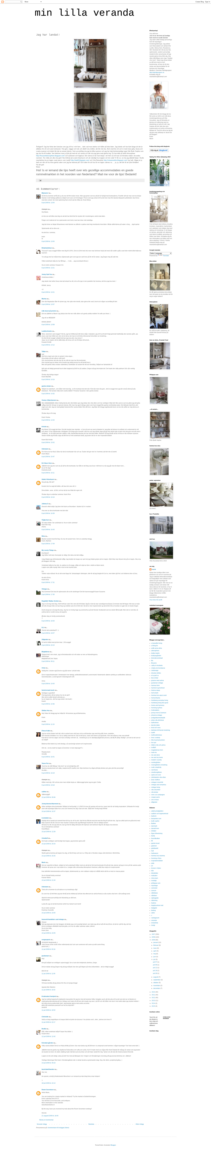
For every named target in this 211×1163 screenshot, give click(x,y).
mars (155, 948)
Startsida (91, 1124)
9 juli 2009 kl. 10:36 (48, 704)
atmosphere (155, 650)
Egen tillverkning (156, 833)
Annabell (45, 838)
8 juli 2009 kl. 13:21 (48, 268)
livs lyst (153, 742)
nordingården (155, 762)
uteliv (153, 913)
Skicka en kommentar (46, 1120)
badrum (153, 816)
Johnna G (45, 504)
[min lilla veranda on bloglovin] (159, 151)
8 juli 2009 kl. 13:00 (48, 203)
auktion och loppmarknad (159, 813)
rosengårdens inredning (159, 765)
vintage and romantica (158, 785)
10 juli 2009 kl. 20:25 (48, 856)
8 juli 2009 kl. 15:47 (48, 456)
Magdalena (45, 652)
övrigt (153, 925)
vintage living (155, 787)
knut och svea (155, 727)
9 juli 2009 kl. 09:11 (48, 661)
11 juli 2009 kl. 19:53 (48, 1010)
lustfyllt (153, 747)
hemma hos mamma (158, 856)
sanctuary (154, 770)
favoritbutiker (155, 838)
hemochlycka (155, 698)
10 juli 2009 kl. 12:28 (48, 831)
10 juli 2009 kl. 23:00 (48, 913)
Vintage (44, 589)
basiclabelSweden (48, 1069)
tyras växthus (155, 780)
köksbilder (154, 873)
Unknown (45, 449)
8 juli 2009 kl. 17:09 (48, 544)
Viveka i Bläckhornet (49, 400)
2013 (153, 1000)
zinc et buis (155, 800)
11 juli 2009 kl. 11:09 (48, 973)
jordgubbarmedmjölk (158, 718)
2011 (153, 995)
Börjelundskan (47, 248)
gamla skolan (46, 386)
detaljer (153, 831)
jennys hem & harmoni (158, 713)
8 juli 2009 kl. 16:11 (48, 473)
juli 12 (155, 967)
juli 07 (155, 962)
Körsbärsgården (47, 1043)
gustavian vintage (157, 683)
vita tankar (154, 792)
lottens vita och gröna (158, 745)
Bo (152, 660)
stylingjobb (154, 898)
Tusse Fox (45, 763)
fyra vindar (154, 678)
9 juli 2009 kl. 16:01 (48, 757)
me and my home (157, 757)
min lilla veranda (84, 13)
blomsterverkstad (157, 658)
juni (154, 957)
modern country (156, 760)
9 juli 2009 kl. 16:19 (48, 773)
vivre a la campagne (158, 795)
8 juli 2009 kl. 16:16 (48, 497)
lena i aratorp (155, 737)
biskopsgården (156, 655)
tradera (153, 903)
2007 (153, 934)
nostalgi (154, 880)
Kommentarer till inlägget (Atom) (58, 1128)
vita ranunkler (155, 790)
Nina (43, 536)
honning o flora (156, 858)
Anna (43, 668)
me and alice (155, 755)
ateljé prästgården (157, 811)
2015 (153, 1006)
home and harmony (157, 705)
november (156, 985)
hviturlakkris (155, 710)
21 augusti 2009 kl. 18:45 (50, 1116)
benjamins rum (156, 818)
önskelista (154, 923)
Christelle (45, 1017)
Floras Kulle (46, 731)
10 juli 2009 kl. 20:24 (48, 844)
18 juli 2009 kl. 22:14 (48, 1083)
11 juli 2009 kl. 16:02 (48, 990)
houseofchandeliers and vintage (53, 919)
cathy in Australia (157, 665)
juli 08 (155, 965)
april (155, 951)
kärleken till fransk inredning (160, 730)
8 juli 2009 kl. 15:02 (48, 442)
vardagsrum (155, 918)
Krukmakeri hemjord (49, 996)
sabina (44, 792)
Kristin (44, 426)
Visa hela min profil (155, 600)
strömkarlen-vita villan (158, 777)
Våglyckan (45, 520)
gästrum (154, 846)
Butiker (153, 823)
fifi (152, 841)
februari (156, 945)
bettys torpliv (155, 653)
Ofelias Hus (46, 710)
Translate (166, 255)
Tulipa (44, 351)
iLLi (43, 627)
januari (155, 942)
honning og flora (156, 708)
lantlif (153, 732)
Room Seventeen (48, 1090)
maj (154, 954)
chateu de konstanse (158, 668)
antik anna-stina (156, 648)
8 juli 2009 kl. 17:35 (48, 594)
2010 (153, 992)
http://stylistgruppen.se (156, 72)
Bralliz (44, 1029)
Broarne (154, 663)
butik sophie (155, 821)
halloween (154, 853)
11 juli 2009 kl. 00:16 (48, 949)
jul (152, 866)
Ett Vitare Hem (47, 463)
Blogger (113, 1145)
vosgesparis (46, 939)
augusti (156, 977)
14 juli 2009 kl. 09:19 (48, 1063)
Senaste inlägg (42, 1124)
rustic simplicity (156, 767)
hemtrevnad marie (48, 690)
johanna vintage (156, 715)
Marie (44, 862)
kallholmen (155, 722)
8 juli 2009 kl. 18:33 (48, 621)
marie (154, 569)
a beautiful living (156, 643)
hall (152, 851)
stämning (154, 900)
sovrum (153, 890)
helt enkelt (154, 693)
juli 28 (155, 973)
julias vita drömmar (157, 720)
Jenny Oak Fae (47, 274)
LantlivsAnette (47, 331)
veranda (154, 920)
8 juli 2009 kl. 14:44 (48, 420)
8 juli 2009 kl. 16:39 (48, 513)
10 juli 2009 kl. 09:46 (48, 797)
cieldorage (154, 670)
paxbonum (45, 956)
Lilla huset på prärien (49, 311)
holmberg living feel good (159, 703)
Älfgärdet (45, 639)
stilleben (154, 895)
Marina (44, 299)
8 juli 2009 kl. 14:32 (48, 393)
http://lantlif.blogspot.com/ (80, 160)
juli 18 (155, 970)
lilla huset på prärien (158, 740)
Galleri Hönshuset (48, 479)
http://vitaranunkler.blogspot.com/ (115, 160)
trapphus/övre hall (157, 905)
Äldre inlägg (140, 1124)
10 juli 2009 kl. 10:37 (48, 811)
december (156, 988)
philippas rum (155, 883)
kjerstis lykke (155, 725)
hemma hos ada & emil (159, 695)
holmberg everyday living (159, 700)
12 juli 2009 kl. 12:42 (48, 1036)
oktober (156, 982)
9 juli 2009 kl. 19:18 (48, 785)
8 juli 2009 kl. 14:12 (48, 345)
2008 (153, 937)
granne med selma (157, 680)
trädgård (154, 908)
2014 (153, 1003)
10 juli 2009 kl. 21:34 (48, 880)
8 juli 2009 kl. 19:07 (48, 633)
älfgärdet (154, 802)
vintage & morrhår (157, 782)
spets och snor (156, 775)
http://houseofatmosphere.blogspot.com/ (50, 156)
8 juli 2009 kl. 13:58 (48, 324)
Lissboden (45, 818)
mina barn (154, 878)
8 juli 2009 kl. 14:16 (48, 379)
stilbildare (154, 893)
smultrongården (156, 772)
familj (153, 836)
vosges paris (155, 797)
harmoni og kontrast (157, 688)
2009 (153, 940)
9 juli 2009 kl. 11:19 (48, 724)
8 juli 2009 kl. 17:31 (48, 582)
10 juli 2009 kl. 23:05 (48, 933)
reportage (154, 885)
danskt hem (155, 828)
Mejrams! (45, 193)
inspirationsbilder (157, 861)
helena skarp (155, 690)
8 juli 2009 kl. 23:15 (48, 645)
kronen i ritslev (156, 868)
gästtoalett (154, 848)
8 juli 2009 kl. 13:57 (48, 304)
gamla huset (155, 843)
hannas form (155, 685)
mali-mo (154, 752)
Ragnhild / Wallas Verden (50, 601)
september (157, 980)
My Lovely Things (48, 550)
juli (154, 959)
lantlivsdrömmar (156, 735)
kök (152, 871)
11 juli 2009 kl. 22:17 (48, 1022)
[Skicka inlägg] (39, 180)
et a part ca (155, 675)
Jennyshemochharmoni (50, 804)
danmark (154, 826)
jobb (152, 863)
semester (154, 888)
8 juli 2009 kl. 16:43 (48, 529)
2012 (153, 997)
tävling (153, 910)
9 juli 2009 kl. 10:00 (48, 683)
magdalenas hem (157, 750)
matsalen (154, 875)
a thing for (154, 645)
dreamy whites (156, 673)
